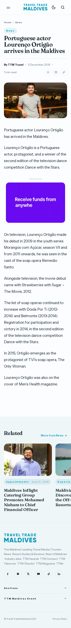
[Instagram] (18, 574)
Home (7, 22)
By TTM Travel (13, 64)
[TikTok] (48, 574)
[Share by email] (55, 72)
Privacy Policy (60, 618)
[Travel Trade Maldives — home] (35, 7)
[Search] (62, 7)
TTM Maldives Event (20, 598)
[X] (28, 574)
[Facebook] (7, 574)
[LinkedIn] (59, 574)
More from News (52, 435)
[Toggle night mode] (53, 7)
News (18, 22)
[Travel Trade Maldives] (20, 538)
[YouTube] (38, 574)
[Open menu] (8, 7)
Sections (11, 588)
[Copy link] (63, 72)
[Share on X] (48, 72)
